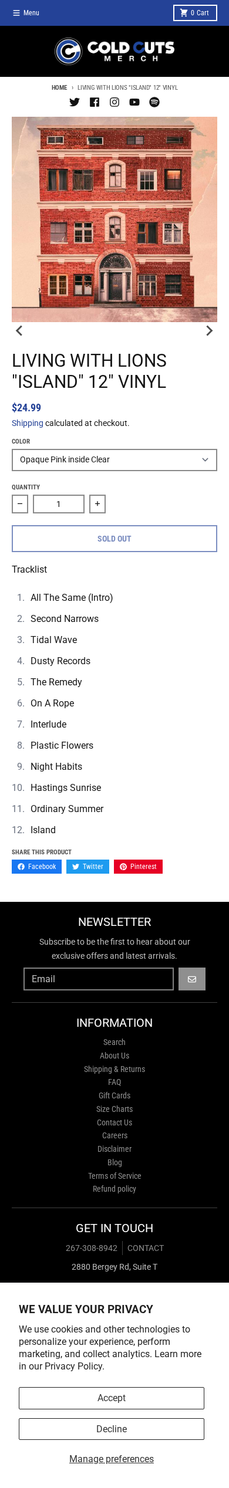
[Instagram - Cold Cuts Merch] (114, 102)
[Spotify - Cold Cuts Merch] (154, 102)
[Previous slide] (20, 330)
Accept (111, 1398)
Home (59, 88)
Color (21, 441)
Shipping (27, 423)
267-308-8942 (91, 1248)
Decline (111, 1429)
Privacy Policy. (75, 1366)
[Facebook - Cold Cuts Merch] (94, 102)
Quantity (26, 487)
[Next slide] (209, 330)
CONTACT (145, 1248)
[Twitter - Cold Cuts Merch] (74, 102)
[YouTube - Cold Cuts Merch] (134, 102)
